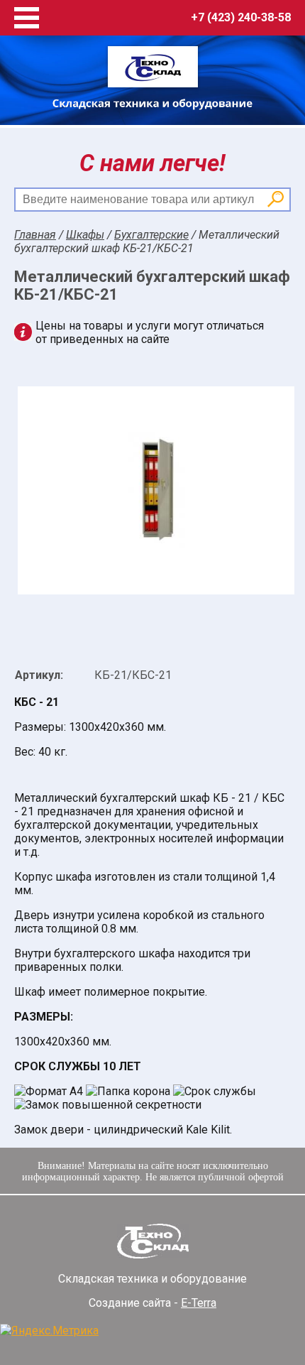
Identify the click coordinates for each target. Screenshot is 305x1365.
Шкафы (85, 234)
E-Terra (198, 1303)
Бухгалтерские (151, 234)
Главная (35, 234)
